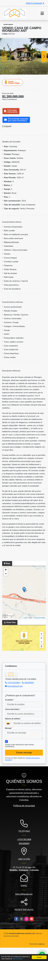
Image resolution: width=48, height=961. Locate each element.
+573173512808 (13, 683)
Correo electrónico (12, 709)
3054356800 (29, 683)
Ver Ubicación (23, 641)
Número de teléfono (13, 719)
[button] (1, 68)
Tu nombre (9, 700)
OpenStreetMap (40, 618)
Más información (18, 959)
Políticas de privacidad (24, 806)
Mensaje (8, 728)
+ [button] (6, 569)
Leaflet (25, 618)
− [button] (6, 573)
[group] (24, 56)
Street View (13, 82)
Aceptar (39, 957)
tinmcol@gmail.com (15, 686)
